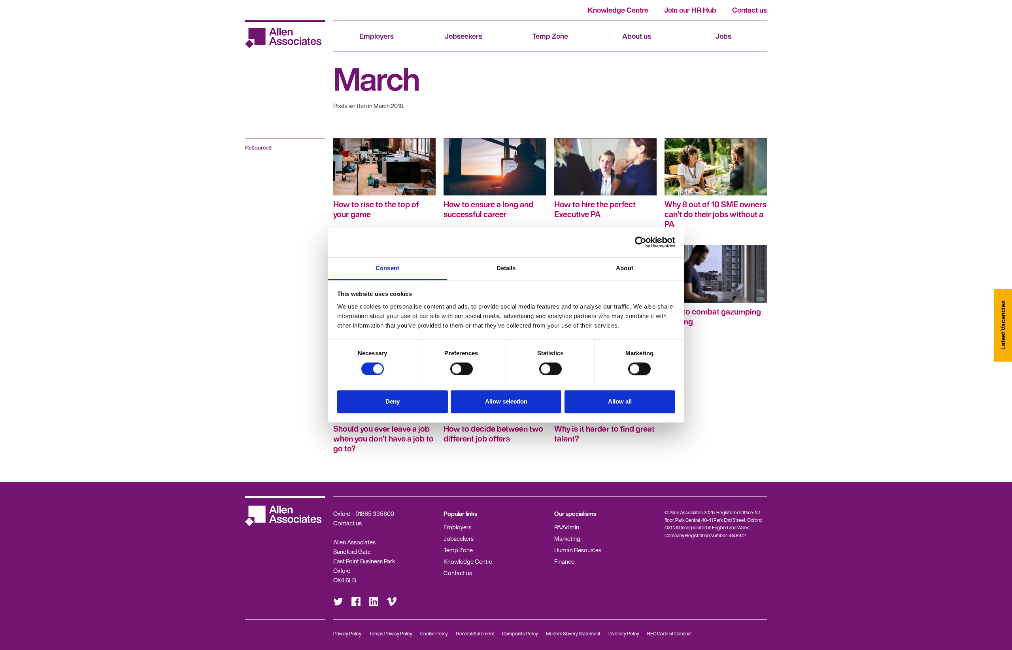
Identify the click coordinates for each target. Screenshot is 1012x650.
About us (636, 36)
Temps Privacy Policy (390, 633)
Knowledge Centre (618, 10)
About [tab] (624, 268)
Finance (564, 561)
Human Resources (577, 550)
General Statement (475, 633)
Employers (376, 36)
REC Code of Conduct (669, 633)
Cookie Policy (434, 633)
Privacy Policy (347, 633)
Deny (392, 401)
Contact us (749, 10)
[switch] (461, 368)
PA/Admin (566, 527)
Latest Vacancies (1003, 325)
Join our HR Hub (690, 10)
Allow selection (506, 401)
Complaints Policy (520, 633)
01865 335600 (374, 513)
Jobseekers (463, 36)
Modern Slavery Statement (573, 633)
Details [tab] (506, 268)
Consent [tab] (387, 268)
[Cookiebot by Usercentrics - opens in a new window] (640, 242)
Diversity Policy (623, 633)
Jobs (723, 36)
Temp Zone (550, 36)
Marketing (567, 538)
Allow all (620, 401)
